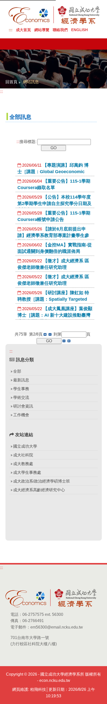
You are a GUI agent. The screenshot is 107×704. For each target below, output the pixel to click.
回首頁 (11, 82)
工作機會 (21, 415)
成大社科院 (23, 455)
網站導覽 (41, 30)
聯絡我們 (60, 30)
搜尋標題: (26, 142)
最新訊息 (21, 380)
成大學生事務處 (27, 472)
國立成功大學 (25, 446)
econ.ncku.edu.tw (54, 680)
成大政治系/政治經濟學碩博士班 (41, 481)
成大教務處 (23, 464)
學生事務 (21, 389)
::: (10, 30)
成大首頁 (23, 30)
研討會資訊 (23, 406)
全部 (17, 371)
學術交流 (21, 397)
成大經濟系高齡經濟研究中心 (39, 490)
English (79, 30)
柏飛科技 (38, 689)
